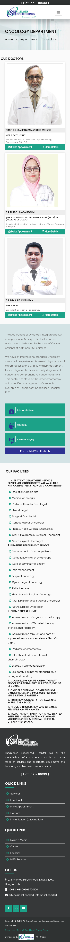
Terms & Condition (25, 930)
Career (14, 846)
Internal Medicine (25, 410)
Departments (28, 39)
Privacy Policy (42, 930)
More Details (51, 147)
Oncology (51, 39)
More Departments (35, 451)
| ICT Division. (40, 937)
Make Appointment (21, 147)
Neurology (22, 425)
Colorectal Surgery (25, 439)
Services (15, 793)
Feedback (16, 800)
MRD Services (18, 859)
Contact (15, 813)
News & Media (18, 840)
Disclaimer (10, 930)
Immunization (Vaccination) (26, 819)
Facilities (15, 853)
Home (9, 39)
